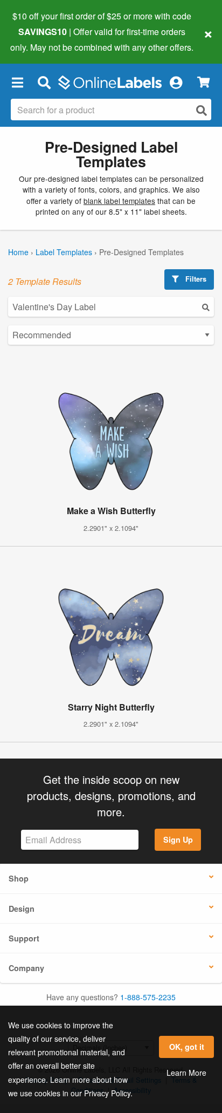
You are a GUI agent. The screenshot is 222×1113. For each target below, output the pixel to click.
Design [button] (21, 908)
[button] (17, 83)
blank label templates (119, 200)
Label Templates (64, 252)
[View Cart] (203, 82)
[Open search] (201, 110)
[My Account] (175, 83)
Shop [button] (19, 878)
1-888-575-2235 (148, 997)
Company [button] (26, 967)
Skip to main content (39, 38)
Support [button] (24, 938)
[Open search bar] (44, 83)
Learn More (186, 1072)
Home (18, 252)
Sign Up (178, 839)
